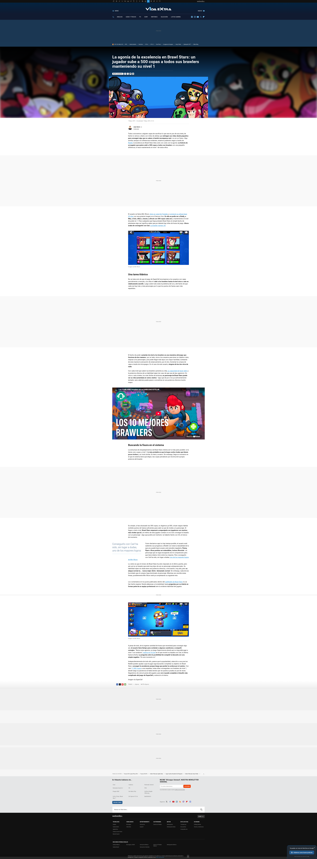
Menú (117, 11)
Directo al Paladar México (157, 845)
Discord (192, 17)
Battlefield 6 (147, 796)
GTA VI (152, 44)
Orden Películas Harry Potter (191, 773)
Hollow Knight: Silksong (148, 792)
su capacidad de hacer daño (177, 371)
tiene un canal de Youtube (159, 214)
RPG (126, 44)
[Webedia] (117, 816)
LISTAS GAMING (176, 17)
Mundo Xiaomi (116, 834)
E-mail (133, 74)
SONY (146, 17)
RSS (180, 801)
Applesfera (115, 829)
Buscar (201, 809)
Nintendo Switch (149, 784)
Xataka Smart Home (117, 831)
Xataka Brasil (116, 847)
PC (140, 17)
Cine (114, 784)
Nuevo (200, 11)
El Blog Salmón (197, 824)
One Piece (158, 44)
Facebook (125, 74)
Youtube (198, 17)
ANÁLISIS (120, 17)
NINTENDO (154, 17)
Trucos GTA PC (144, 773)
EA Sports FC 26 (133, 796)
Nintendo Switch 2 (118, 788)
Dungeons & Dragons (168, 44)
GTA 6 (146, 44)
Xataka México (116, 844)
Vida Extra (158, 8)
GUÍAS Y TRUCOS (131, 17)
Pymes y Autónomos (199, 826)
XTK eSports (145, 684)
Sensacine (142, 824)
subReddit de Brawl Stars (174, 582)
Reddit (130, 143)
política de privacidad (180, 789)
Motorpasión (170, 824)
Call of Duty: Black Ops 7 (118, 797)
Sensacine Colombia (144, 847)
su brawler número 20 (158, 226)
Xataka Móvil (116, 826)
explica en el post (149, 652)
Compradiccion (183, 829)
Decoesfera (183, 826)
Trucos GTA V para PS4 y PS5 (131, 773)
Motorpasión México (171, 844)
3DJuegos (128, 824)
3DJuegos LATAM (130, 844)
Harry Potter (178, 44)
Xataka (114, 824)
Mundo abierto (133, 44)
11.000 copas (136, 668)
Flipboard (204, 17)
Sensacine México (144, 844)
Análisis (131, 784)
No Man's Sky (132, 791)
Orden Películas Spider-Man (156, 773)
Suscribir (187, 786)
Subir (199, 816)
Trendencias (183, 824)
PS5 (145, 788)
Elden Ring (195, 44)
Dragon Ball (116, 791)
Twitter (201, 17)
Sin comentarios (119, 73)
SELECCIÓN (164, 17)
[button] (137, 127)
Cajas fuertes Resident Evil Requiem (174, 773)
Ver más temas (117, 802)
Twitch (183, 801)
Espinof (141, 826)
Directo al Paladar (157, 824)
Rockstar (141, 44)
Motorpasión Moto (171, 826)
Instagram (195, 17)
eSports (137, 684)
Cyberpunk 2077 (187, 44)
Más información (160, 857)
